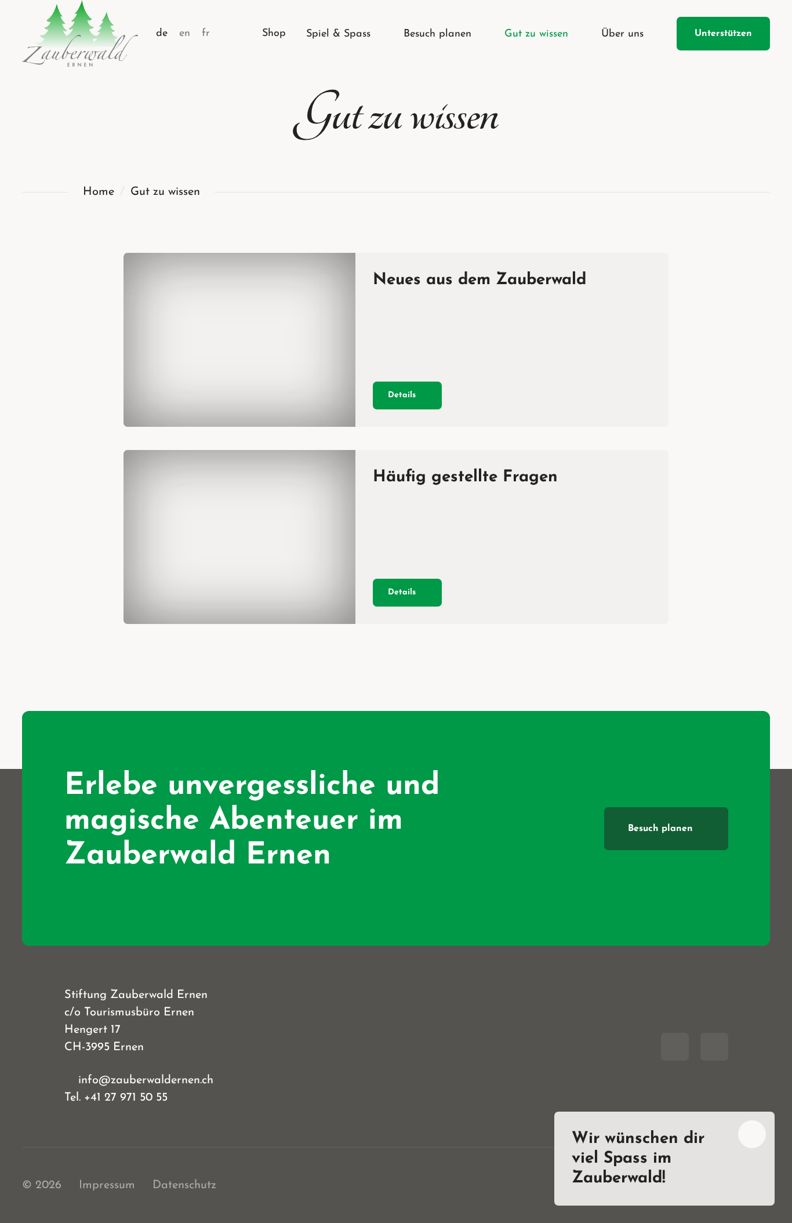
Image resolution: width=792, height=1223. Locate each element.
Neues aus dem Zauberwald (479, 280)
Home (98, 192)
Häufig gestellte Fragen (465, 477)
